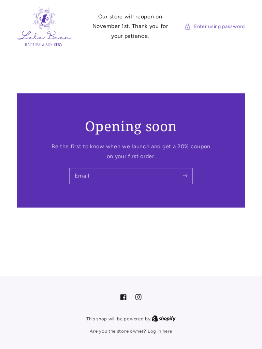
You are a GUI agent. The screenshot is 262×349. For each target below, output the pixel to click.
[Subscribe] (184, 175)
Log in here (160, 331)
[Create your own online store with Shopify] (164, 318)
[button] (215, 26)
